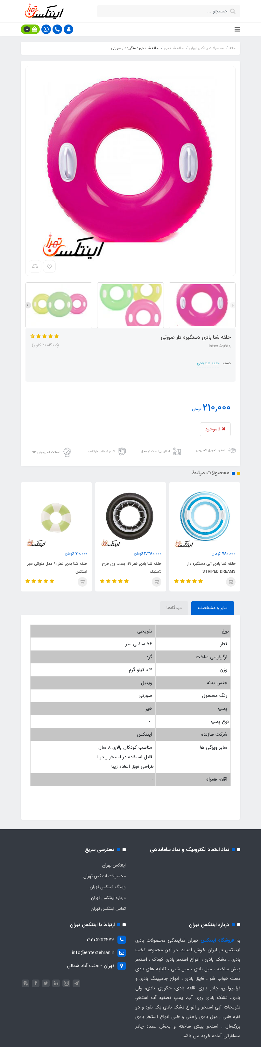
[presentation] (233, 305)
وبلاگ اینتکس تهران (108, 886)
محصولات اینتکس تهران (104, 876)
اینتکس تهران (114, 865)
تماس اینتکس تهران (108, 908)
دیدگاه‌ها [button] (174, 607)
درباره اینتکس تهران (108, 897)
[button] (68, 29)
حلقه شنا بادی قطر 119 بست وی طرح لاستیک (131, 568)
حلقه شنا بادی (208, 363)
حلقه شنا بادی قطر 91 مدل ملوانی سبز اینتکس (57, 568)
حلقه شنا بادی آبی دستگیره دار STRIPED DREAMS (211, 568)
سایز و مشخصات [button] (213, 607)
